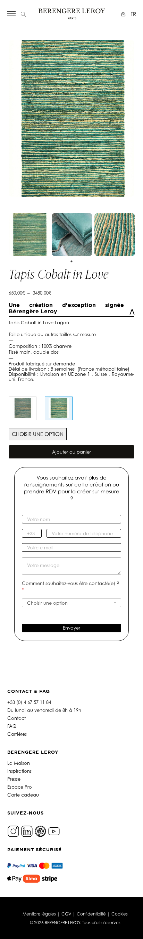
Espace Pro (19, 787)
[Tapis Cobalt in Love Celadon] (22, 408)
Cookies (119, 914)
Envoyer (71, 628)
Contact (16, 718)
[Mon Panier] (124, 14)
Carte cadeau (23, 795)
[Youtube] (54, 831)
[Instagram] (13, 831)
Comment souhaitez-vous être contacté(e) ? (70, 586)
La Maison (18, 763)
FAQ (11, 726)
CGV (66, 914)
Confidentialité (91, 914)
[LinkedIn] (27, 831)
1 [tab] (71, 261)
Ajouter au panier (71, 452)
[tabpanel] (29, 234)
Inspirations (19, 771)
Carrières (17, 734)
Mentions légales (39, 914)
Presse (13, 779)
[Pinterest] (40, 831)
